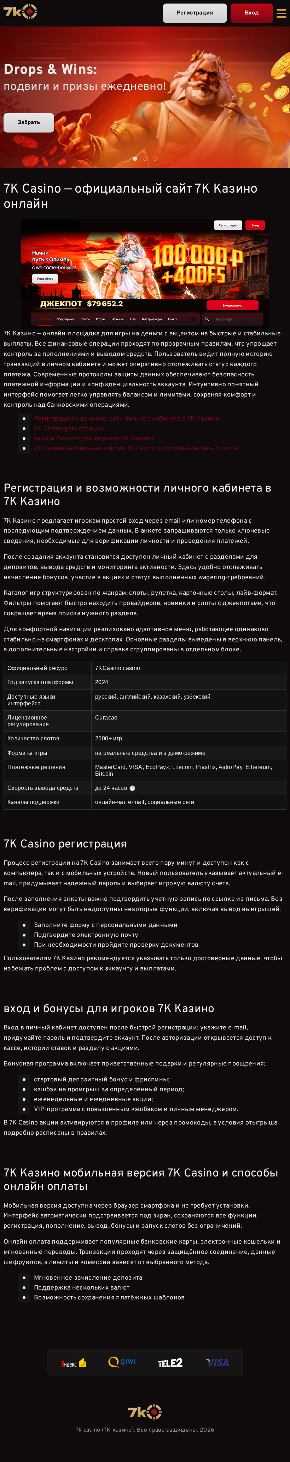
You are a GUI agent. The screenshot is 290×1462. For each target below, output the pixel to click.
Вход (252, 13)
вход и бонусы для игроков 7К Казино (93, 438)
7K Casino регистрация (69, 428)
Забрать (29, 122)
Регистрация (195, 13)
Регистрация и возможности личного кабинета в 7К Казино (126, 419)
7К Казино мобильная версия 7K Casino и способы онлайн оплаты (136, 448)
